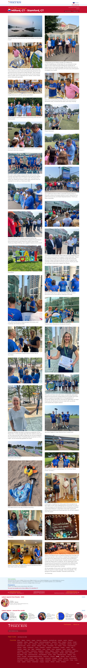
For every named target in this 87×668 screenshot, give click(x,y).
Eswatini (34, 645)
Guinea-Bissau (56, 647)
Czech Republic (62, 643)
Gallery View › (76, 11)
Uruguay (42, 661)
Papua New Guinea (61, 654)
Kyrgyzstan (58, 649)
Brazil (59, 642)
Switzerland (48, 660)
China (29, 643)
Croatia (47, 643)
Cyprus (56, 643)
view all (83, 596)
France (64, 645)
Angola (33, 640)
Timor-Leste (66, 660)
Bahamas (70, 640)
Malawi (47, 651)
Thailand (60, 660)
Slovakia (61, 658)
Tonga (71, 660)
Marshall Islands (68, 651)
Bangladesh (20, 642)
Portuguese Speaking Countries (35, 656)
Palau (54, 654)
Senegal (31, 658)
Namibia (62, 652)
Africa (18, 640)
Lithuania (27, 651)
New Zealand (20, 654)
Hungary (63, 647)
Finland (60, 645)
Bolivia (36, 642)
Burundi (70, 642)
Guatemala (48, 647)
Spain (37, 660)
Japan (33, 649)
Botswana (54, 642)
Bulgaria (64, 642)
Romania (53, 656)
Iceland (68, 647)
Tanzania (54, 660)
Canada (75, 642)
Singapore (54, 658)
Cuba (51, 643)
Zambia (58, 661)
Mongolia (41, 652)
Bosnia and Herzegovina (45, 642)
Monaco (36, 652)
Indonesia (19, 649)
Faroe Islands (51, 645)
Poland (19, 656)
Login (78, 663)
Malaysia (52, 651)
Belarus (26, 642)
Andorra (28, 640)
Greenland (42, 647)
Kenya (44, 649)
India (72, 647)
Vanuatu (47, 661)
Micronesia (24, 652)
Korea (53, 649)
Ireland (25, 649)
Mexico (19, 652)
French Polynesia (72, 645)
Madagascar (41, 651)
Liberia (74, 649)
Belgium (31, 642)
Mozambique (55, 652)
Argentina (45, 640)
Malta (62, 651)
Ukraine (29, 661)
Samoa (67, 656)
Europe (44, 645)
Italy (29, 649)
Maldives (57, 651)
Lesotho (69, 649)
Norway (50, 654)
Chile (25, 643)
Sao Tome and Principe (22, 658)
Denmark (69, 643)
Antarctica (39, 640)
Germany (19, 647)
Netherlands (72, 652)
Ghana (24, 647)
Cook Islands (41, 643)
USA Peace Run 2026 (22, 637)
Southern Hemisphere (30, 660)
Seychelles (41, 658)
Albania (23, 640)
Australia (60, 640)
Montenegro (48, 652)
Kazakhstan (38, 649)
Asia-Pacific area (53, 640)
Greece (36, 647)
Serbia (36, 658)
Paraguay (70, 654)
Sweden (42, 660)
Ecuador (75, 643)
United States (35, 661)
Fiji (56, 645)
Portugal (24, 656)
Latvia (64, 649)
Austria (65, 640)
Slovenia (66, 658)
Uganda (24, 661)
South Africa (20, 660)
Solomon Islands (73, 658)
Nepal (66, 652)
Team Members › (68, 11)
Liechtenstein (20, 651)
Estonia (29, 645)
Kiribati (48, 649)
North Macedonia (43, 654)
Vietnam (53, 661)
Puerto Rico (46, 656)
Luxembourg (34, 651)
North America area (32, 654)
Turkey (76, 660)
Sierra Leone (48, 658)
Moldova (31, 652)
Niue (26, 654)
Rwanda (63, 656)
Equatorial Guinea (21, 645)
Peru (74, 654)
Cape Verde (20, 643)
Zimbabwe (63, 661)
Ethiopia (39, 645)
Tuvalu (19, 661)
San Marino (73, 656)
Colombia (34, 643)
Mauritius (76, 651)
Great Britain (31, 647)
